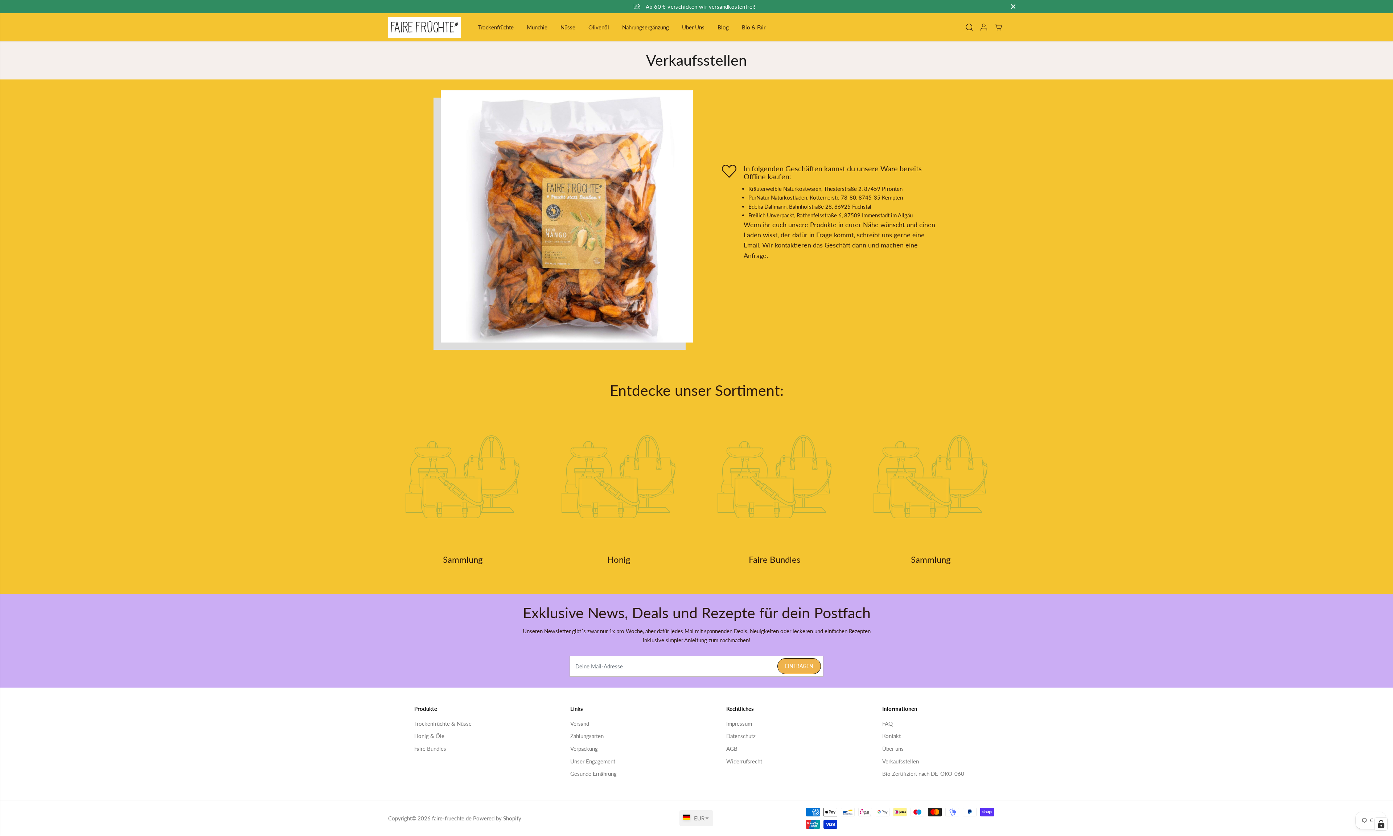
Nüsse (567, 27)
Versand (579, 723)
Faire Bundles (774, 559)
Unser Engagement (592, 761)
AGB (731, 748)
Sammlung (462, 559)
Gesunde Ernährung (593, 773)
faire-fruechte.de (452, 818)
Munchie (537, 27)
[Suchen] (969, 27)
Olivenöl (598, 27)
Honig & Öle (429, 736)
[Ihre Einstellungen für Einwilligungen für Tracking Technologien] (1381, 824)
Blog (723, 27)
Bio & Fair (753, 27)
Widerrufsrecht (744, 761)
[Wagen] (998, 27)
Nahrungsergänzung (645, 27)
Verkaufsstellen (900, 761)
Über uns (893, 748)
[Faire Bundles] (774, 476)
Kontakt (891, 736)
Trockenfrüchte (496, 27)
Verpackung (584, 748)
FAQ (887, 723)
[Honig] (618, 476)
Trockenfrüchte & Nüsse (443, 723)
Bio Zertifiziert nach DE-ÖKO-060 (923, 773)
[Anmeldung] (983, 27)
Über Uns (693, 27)
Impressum (739, 723)
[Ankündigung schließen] (1013, 6)
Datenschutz (741, 736)
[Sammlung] (462, 476)
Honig (618, 559)
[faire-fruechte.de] (424, 27)
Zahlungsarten (587, 736)
